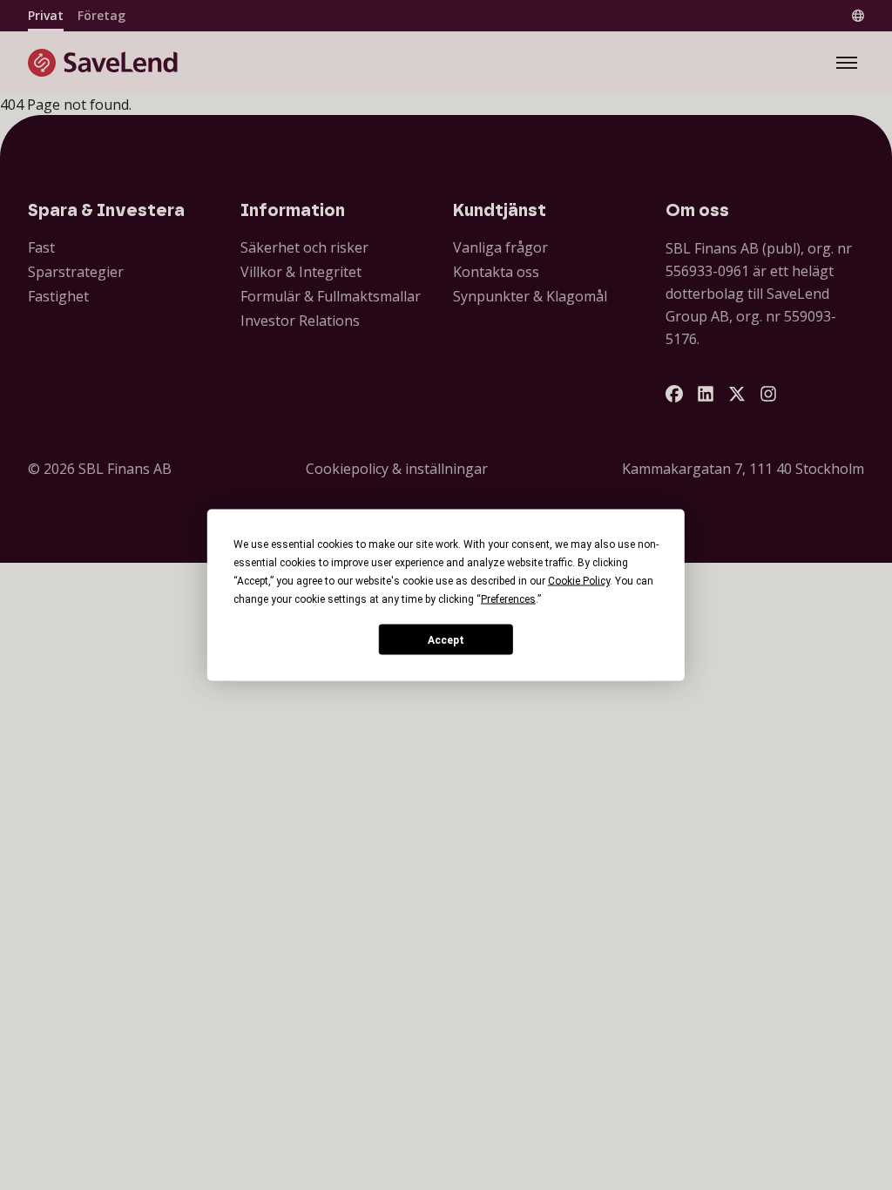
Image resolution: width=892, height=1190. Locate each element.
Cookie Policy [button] (579, 581)
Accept (446, 639)
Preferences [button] (508, 599)
